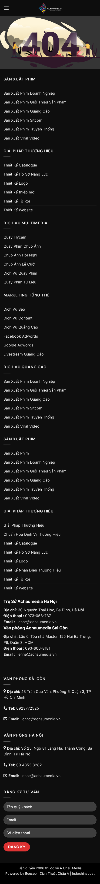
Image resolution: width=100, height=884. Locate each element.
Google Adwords (18, 345)
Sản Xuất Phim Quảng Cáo (26, 111)
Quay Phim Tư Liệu (19, 282)
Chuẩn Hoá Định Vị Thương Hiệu (31, 534)
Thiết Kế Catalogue (20, 165)
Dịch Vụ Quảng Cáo (20, 327)
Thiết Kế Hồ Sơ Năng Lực (25, 174)
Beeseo (31, 873)
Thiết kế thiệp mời (19, 192)
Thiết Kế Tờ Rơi (16, 201)
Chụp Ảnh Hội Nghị (20, 255)
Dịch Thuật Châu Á (54, 873)
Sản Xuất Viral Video (21, 138)
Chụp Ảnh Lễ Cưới (19, 264)
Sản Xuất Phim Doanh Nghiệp (29, 93)
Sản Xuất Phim (16, 453)
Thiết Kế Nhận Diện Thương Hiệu (32, 570)
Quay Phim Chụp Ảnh (22, 246)
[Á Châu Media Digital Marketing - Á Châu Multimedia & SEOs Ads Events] (50, 8)
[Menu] (6, 8)
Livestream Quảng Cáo (23, 354)
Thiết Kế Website (18, 210)
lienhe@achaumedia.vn (37, 621)
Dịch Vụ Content (18, 318)
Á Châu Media (71, 868)
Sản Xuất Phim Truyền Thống (28, 129)
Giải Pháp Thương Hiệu (23, 525)
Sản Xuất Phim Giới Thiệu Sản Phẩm (35, 102)
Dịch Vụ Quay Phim (20, 273)
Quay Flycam (14, 237)
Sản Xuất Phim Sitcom (22, 120)
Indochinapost (83, 873)
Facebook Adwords (20, 336)
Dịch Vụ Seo (14, 309)
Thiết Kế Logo (15, 183)
